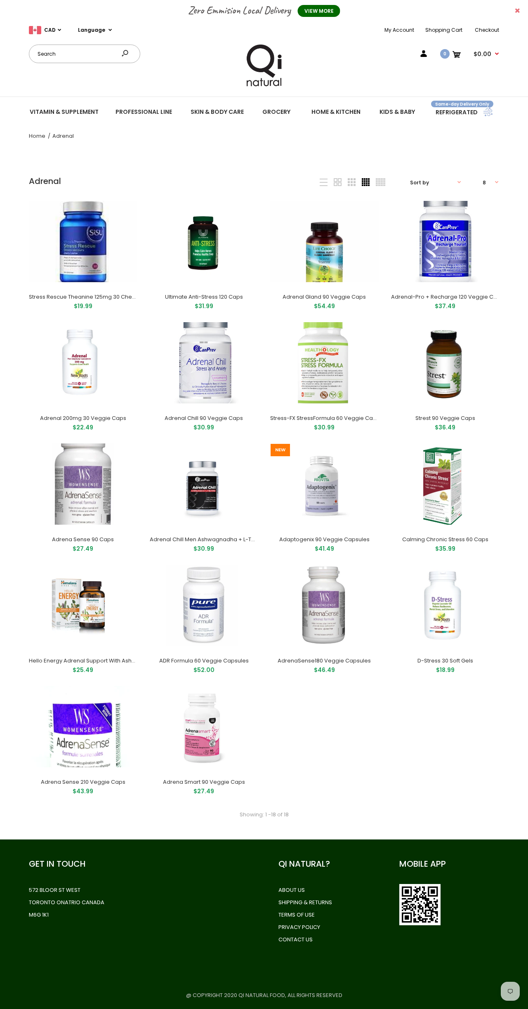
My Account (399, 29)
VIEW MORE (319, 10)
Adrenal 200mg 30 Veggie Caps (83, 418)
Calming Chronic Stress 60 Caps (445, 539)
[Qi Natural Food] (264, 86)
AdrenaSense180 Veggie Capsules (324, 661)
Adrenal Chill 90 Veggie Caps (204, 418)
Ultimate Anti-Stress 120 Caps (204, 297)
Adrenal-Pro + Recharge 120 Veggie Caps (447, 297)
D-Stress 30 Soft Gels (445, 661)
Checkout (487, 29)
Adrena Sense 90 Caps (83, 539)
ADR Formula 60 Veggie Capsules (203, 661)
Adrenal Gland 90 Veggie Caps (324, 297)
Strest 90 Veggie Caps (445, 418)
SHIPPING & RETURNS (305, 902)
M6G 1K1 (39, 915)
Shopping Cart (443, 29)
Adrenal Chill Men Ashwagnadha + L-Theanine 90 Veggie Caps (234, 539)
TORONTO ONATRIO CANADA (66, 902)
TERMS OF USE (296, 915)
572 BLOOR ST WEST (54, 890)
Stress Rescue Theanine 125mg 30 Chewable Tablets (99, 297)
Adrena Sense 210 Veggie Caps (83, 782)
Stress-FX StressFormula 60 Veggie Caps (325, 418)
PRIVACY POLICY (299, 927)
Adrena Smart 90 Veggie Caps (204, 782)
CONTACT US (295, 939)
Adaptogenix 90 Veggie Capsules (324, 539)
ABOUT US (291, 890)
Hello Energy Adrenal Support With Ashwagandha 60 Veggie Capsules (123, 661)
